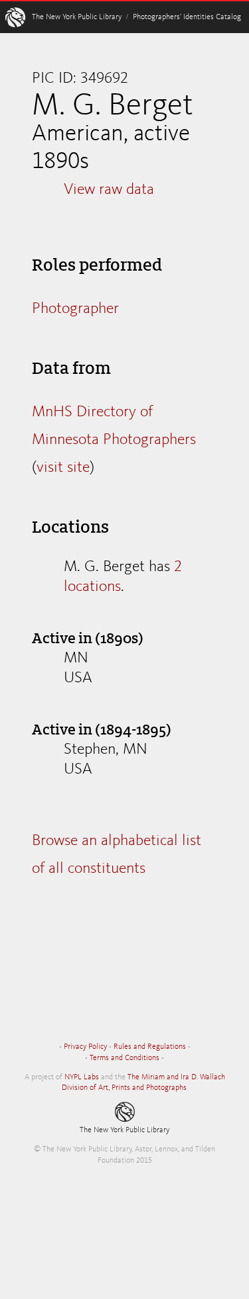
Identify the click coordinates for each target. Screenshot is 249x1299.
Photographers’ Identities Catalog (187, 17)
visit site (63, 468)
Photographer (75, 309)
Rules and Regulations (150, 1047)
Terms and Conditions (124, 1058)
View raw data (109, 190)
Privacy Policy (85, 1047)
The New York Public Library (77, 17)
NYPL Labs (81, 1077)
